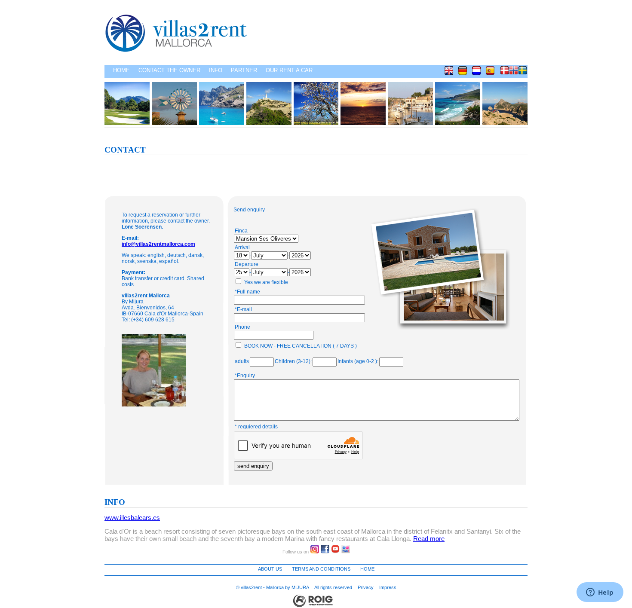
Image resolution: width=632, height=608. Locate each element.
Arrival (242, 247)
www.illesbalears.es (132, 517)
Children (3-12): (293, 361)
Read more (429, 538)
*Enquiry (245, 376)
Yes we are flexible (266, 282)
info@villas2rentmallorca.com (158, 244)
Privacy (366, 587)
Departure (246, 264)
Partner (244, 70)
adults (242, 361)
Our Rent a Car (289, 70)
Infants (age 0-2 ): (357, 361)
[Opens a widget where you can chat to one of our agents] (599, 593)
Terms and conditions (321, 568)
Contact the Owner (169, 70)
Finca (241, 231)
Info (215, 70)
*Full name (247, 292)
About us (270, 568)
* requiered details (256, 427)
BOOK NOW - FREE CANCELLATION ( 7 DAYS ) (300, 346)
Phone (242, 327)
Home (121, 70)
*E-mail (243, 309)
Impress (387, 587)
